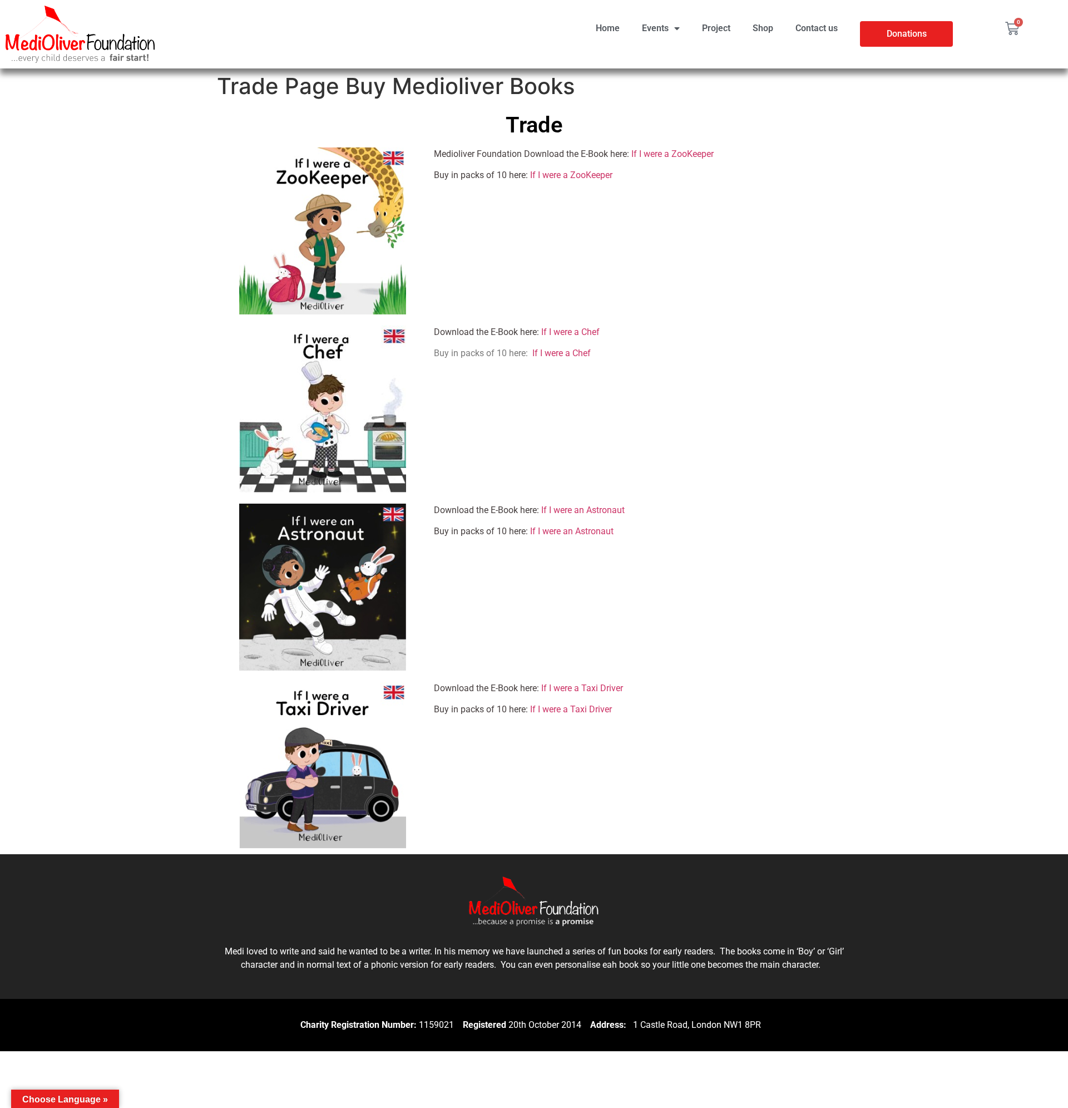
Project (716, 28)
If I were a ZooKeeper (672, 154)
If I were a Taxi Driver (582, 688)
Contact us (816, 28)
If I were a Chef (570, 332)
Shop (763, 28)
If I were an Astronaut (583, 510)
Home (608, 28)
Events (655, 28)
